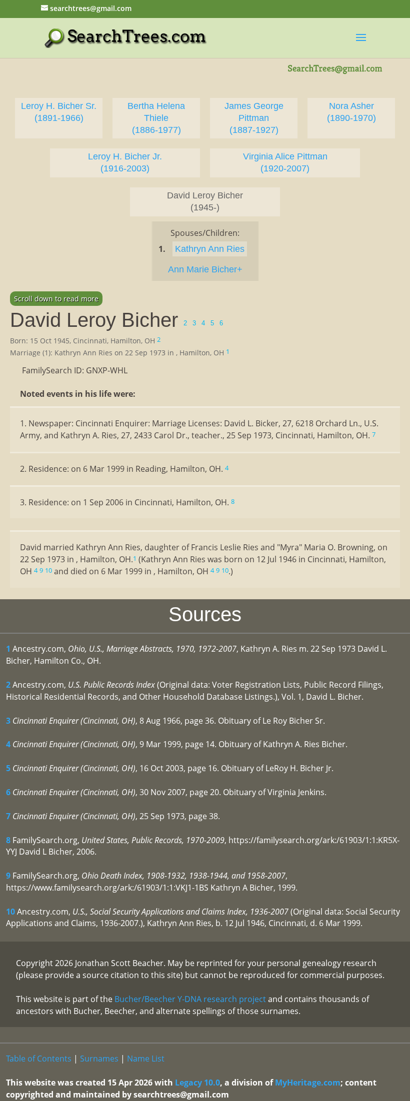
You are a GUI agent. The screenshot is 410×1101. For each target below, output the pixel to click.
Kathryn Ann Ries (209, 249)
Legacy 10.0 (197, 1082)
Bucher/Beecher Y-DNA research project (190, 999)
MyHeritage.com (307, 1082)
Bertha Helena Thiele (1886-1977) (156, 118)
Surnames (99, 1058)
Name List (145, 1058)
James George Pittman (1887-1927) (254, 118)
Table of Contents (39, 1058)
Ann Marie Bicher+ (205, 269)
